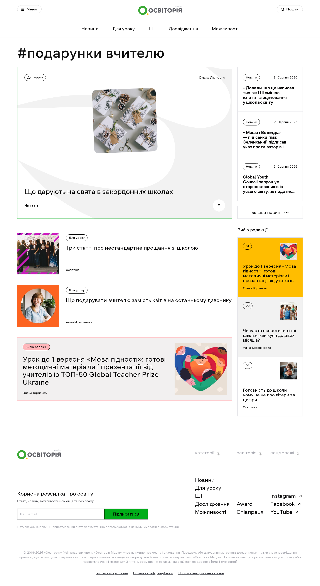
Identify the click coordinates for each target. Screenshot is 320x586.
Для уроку (124, 29)
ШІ (152, 29)
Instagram (283, 496)
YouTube (281, 512)
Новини (90, 29)
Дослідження (183, 29)
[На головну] (160, 10)
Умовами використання (161, 526)
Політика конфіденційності (153, 573)
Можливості (225, 29)
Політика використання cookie (201, 573)
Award (245, 504)
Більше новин (265, 212)
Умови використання (112, 573)
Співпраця (250, 512)
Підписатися (126, 514)
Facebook (282, 504)
